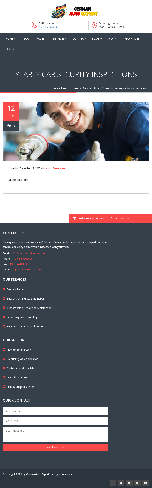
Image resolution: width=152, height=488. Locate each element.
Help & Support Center (20, 387)
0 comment (60, 168)
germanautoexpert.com (29, 269)
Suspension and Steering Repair (26, 298)
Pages (40, 38)
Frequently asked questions (23, 359)
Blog (95, 38)
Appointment (132, 38)
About (26, 38)
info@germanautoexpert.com (29, 253)
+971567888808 (48, 27)
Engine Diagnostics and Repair (25, 326)
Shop (110, 38)
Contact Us (122, 218)
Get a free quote (17, 377)
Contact (12, 49)
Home (9, 38)
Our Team (79, 38)
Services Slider (91, 88)
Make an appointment (91, 218)
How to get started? (19, 349)
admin (49, 168)
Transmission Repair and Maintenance (30, 308)
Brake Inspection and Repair (24, 317)
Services (58, 38)
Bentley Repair (15, 289)
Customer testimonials (20, 368)
